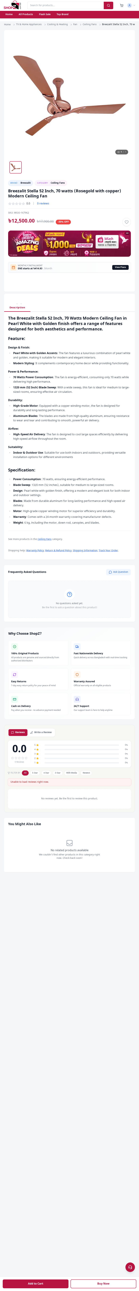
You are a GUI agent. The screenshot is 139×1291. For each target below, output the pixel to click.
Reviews (20, 732)
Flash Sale (45, 14)
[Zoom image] (125, 40)
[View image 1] (15, 167)
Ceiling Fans (90, 24)
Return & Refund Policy (58, 550)
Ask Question (120, 572)
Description (17, 307)
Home (9, 14)
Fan (75, 24)
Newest (86, 773)
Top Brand (62, 14)
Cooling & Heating (57, 24)
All (25, 773)
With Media (71, 773)
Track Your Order (108, 550)
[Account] (131, 5)
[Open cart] (122, 5)
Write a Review (43, 732)
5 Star (35, 773)
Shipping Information (85, 550)
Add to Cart (35, 1284)
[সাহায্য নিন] (130, 1267)
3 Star (58, 773)
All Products (26, 14)
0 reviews (43, 204)
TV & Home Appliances (29, 24)
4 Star (46, 773)
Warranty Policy (35, 550)
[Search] (108, 5)
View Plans (120, 267)
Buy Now (103, 1284)
